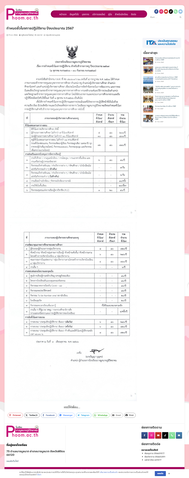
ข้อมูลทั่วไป (74, 14)
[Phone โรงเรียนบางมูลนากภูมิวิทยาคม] (176, 11)
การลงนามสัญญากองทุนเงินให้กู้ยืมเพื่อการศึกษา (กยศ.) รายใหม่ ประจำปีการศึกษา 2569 (167, 117)
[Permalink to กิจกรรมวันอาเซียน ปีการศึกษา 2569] (148, 108)
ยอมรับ (160, 473)
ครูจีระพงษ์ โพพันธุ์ (27, 35)
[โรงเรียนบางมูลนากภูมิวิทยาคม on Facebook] (156, 11)
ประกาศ (39, 35)
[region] (162, 43)
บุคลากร (85, 14)
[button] (162, 43)
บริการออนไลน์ (98, 14)
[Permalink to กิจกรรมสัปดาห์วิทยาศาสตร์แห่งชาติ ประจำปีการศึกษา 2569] (148, 60)
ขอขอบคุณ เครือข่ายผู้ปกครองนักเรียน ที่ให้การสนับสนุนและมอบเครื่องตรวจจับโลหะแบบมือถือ (167, 69)
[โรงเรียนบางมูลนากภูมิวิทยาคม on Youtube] (166, 11)
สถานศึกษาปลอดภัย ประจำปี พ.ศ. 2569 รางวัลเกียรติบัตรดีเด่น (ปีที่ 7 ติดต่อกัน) (166, 78)
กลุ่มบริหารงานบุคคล (53, 35)
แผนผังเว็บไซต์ (12, 461)
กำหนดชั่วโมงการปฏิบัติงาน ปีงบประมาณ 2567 (40, 28)
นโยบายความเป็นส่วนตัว (109, 472)
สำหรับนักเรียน (121, 14)
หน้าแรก (63, 14)
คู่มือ (110, 14)
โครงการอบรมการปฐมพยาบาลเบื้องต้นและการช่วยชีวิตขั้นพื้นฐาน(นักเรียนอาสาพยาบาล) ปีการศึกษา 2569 (167, 98)
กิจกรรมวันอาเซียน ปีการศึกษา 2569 (165, 106)
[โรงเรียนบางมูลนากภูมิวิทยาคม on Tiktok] (171, 11)
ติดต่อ (133, 14)
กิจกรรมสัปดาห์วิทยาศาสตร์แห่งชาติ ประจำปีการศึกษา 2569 (167, 59)
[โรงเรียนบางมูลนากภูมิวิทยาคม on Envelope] (180, 11)
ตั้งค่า (39, 475)
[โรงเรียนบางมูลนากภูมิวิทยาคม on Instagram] (161, 11)
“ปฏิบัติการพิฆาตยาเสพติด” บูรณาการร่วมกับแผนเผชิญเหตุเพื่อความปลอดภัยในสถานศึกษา (168, 88)
